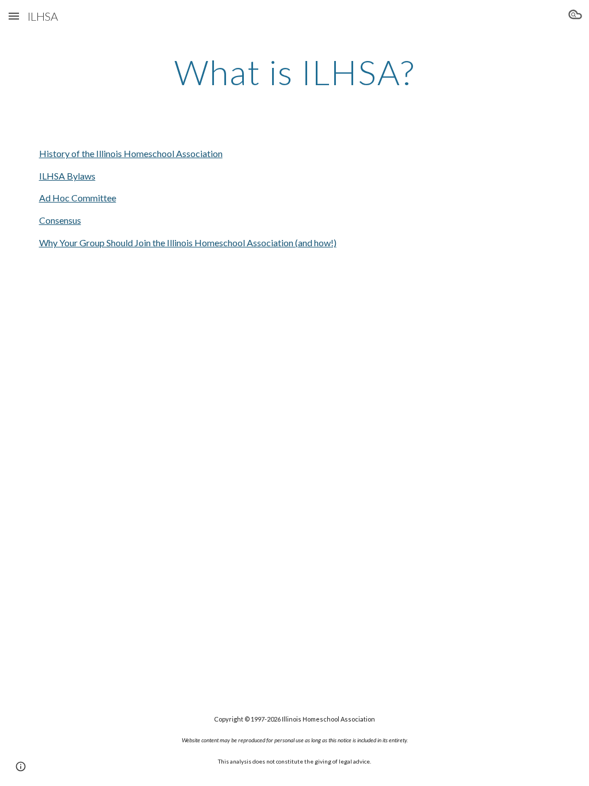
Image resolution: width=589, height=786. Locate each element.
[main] (294, 72)
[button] (14, 16)
